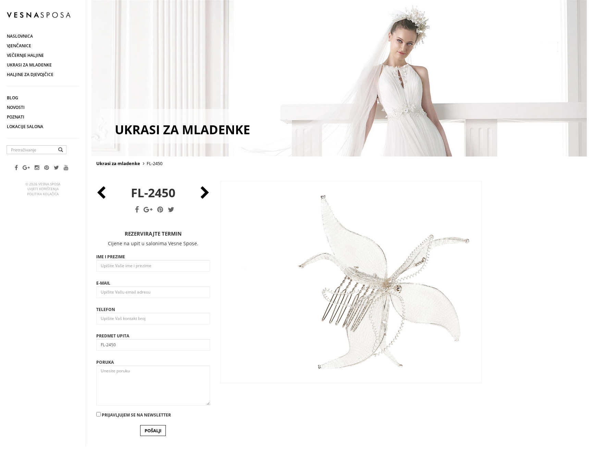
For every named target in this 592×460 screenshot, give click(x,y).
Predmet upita (112, 336)
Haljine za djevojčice (30, 74)
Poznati (15, 117)
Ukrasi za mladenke (29, 65)
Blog (12, 98)
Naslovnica (20, 36)
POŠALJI (153, 430)
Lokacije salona (25, 126)
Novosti (16, 107)
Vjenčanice (19, 46)
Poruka (105, 362)
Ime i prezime (110, 257)
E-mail (103, 283)
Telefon (105, 309)
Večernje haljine (25, 55)
